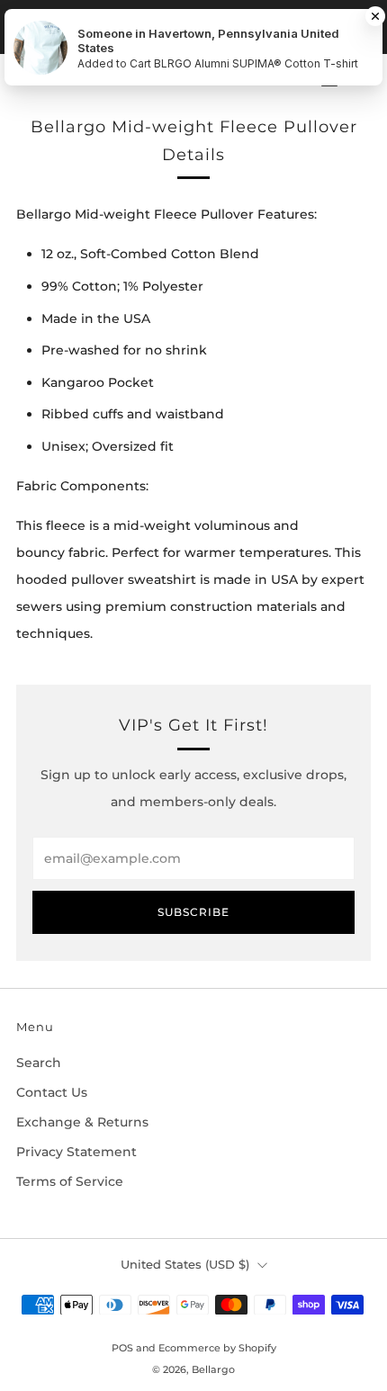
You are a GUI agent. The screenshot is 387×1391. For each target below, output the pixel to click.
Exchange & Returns (82, 1122)
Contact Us (51, 1092)
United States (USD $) (185, 1264)
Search (38, 1062)
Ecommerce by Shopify (217, 1348)
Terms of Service (69, 1181)
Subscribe (194, 912)
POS (122, 1348)
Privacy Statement (76, 1152)
